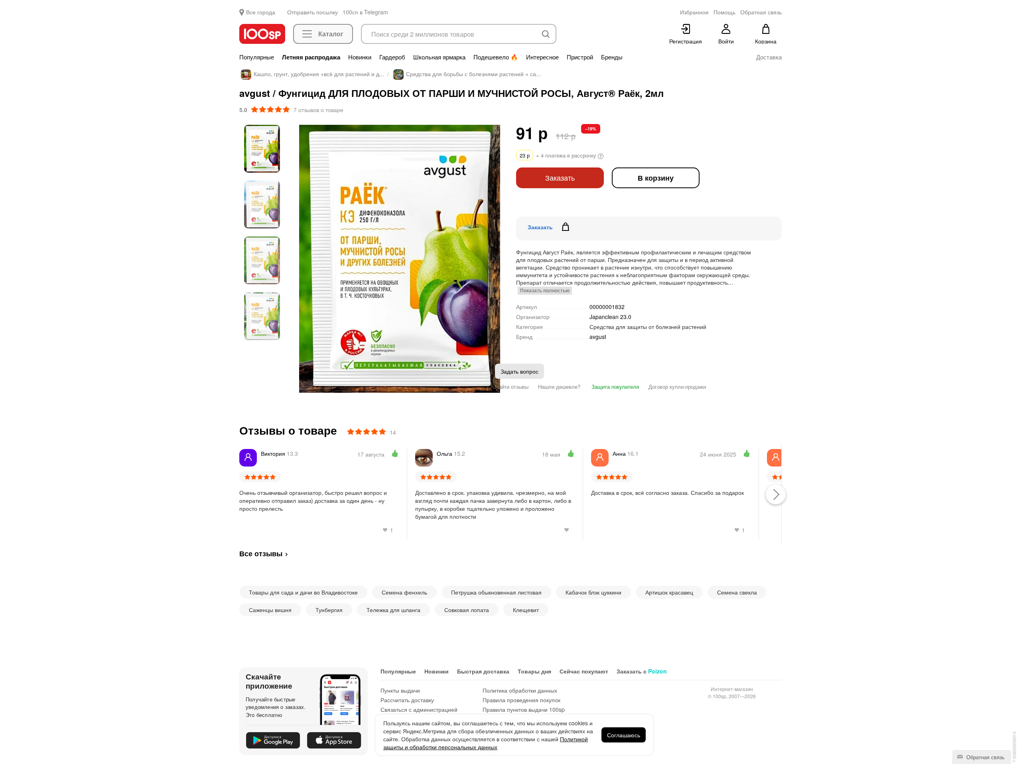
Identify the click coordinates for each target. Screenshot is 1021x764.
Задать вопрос (519, 371)
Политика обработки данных (520, 690)
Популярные (256, 57)
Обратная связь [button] (761, 12)
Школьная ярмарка (439, 57)
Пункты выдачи (400, 690)
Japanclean (610, 317)
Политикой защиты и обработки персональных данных (485, 743)
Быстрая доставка (483, 671)
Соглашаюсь (623, 735)
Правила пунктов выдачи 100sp (524, 709)
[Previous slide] (305, 259)
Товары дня (534, 671)
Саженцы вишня (270, 610)
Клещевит (526, 610)
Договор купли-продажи (677, 386)
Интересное (542, 57)
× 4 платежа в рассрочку (559, 155)
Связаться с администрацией (418, 709)
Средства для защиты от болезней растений (647, 327)
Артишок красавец (669, 592)
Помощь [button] (724, 12)
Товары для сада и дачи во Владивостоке (303, 592)
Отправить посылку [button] (312, 12)
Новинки (359, 57)
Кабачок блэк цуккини (593, 592)
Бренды (612, 57)
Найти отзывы (511, 386)
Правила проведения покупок (521, 700)
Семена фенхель (404, 592)
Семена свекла (737, 592)
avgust (597, 337)
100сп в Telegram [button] (365, 12)
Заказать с (642, 671)
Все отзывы (260, 553)
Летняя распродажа (311, 57)
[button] (262, 149)
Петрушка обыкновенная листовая (496, 592)
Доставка (769, 57)
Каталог (330, 33)
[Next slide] (494, 259)
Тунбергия (329, 610)
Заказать (560, 178)
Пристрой (580, 57)
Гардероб (392, 57)
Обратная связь (985, 757)
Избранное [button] (694, 12)
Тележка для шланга (393, 610)
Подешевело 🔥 (495, 57)
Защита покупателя (614, 386)
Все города (260, 12)
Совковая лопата (466, 610)
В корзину (656, 178)
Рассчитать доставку (407, 700)
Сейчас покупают (584, 671)
